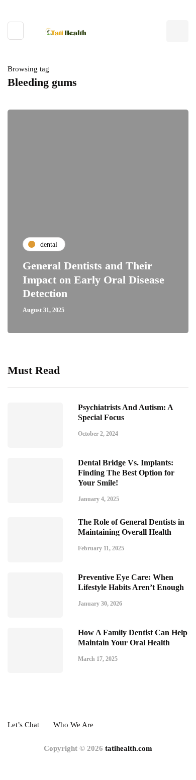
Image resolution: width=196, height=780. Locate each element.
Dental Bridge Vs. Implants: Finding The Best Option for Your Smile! (126, 472)
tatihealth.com (128, 748)
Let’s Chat (23, 725)
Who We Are (73, 725)
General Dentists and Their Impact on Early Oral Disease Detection (93, 279)
